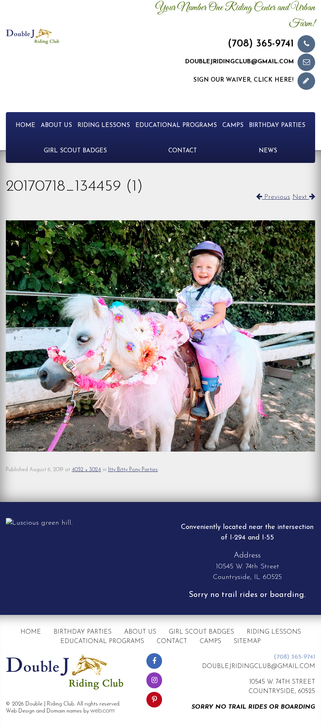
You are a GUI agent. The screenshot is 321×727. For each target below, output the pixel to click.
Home (25, 126)
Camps (232, 126)
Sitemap (247, 641)
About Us (56, 126)
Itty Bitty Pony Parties (133, 469)
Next (300, 197)
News (268, 151)
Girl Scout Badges (75, 151)
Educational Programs (176, 126)
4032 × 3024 (86, 469)
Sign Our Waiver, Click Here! (243, 80)
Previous (276, 197)
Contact (182, 151)
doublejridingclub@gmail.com (239, 62)
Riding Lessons (104, 126)
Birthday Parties (277, 126)
